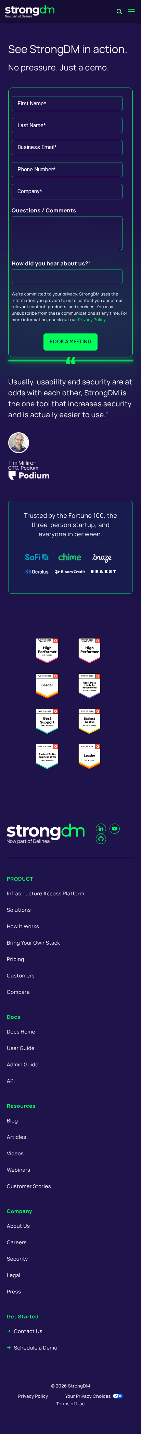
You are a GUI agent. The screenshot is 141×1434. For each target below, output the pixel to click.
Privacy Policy (91, 320)
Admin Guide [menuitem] (22, 1064)
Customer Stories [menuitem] (29, 1186)
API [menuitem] (11, 1080)
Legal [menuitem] (14, 1275)
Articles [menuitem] (16, 1137)
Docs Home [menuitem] (21, 1031)
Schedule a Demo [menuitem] (35, 1347)
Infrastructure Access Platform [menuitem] (45, 893)
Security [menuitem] (17, 1258)
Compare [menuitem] (18, 992)
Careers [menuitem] (17, 1242)
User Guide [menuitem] (21, 1048)
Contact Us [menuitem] (28, 1331)
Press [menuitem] (14, 1291)
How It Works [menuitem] (23, 926)
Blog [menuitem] (12, 1120)
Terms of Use (70, 1403)
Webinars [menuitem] (18, 1169)
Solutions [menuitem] (19, 909)
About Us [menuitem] (18, 1225)
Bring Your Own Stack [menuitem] (33, 942)
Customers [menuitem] (21, 975)
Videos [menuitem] (15, 1153)
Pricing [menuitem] (15, 959)
